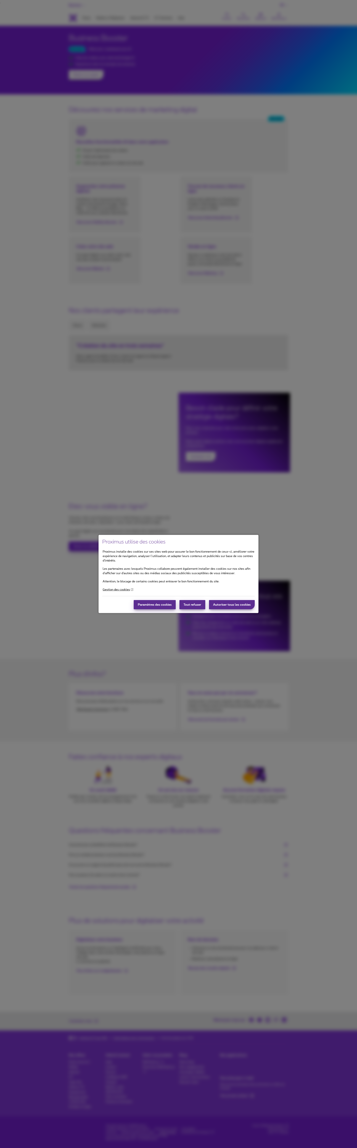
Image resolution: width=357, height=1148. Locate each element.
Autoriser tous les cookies (232, 604)
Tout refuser (192, 604)
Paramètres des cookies (155, 604)
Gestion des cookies (116, 589)
